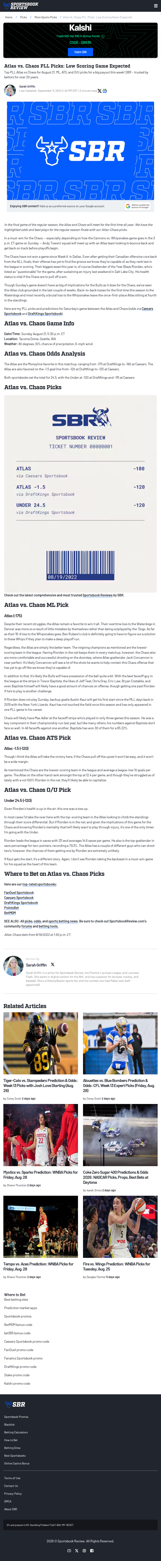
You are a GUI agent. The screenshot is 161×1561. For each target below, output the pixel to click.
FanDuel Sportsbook (19, 892)
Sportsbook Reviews (98, 595)
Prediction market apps (20, 1308)
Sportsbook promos (17, 1316)
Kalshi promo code (17, 1383)
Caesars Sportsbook (19, 898)
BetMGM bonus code (18, 1325)
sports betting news (63, 921)
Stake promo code (17, 1375)
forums (26, 926)
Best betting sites (16, 1299)
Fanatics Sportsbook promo (23, 1358)
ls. (56, 926)
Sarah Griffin (27, 86)
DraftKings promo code (20, 1366)
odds (37, 921)
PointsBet (11, 908)
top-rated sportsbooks (39, 884)
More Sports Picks (46, 17)
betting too (47, 926)
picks (28, 921)
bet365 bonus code (17, 1333)
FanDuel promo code (18, 1350)
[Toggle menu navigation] (156, 6)
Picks (23, 17)
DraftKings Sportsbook (45, 314)
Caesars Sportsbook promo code (26, 1341)
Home (8, 17)
